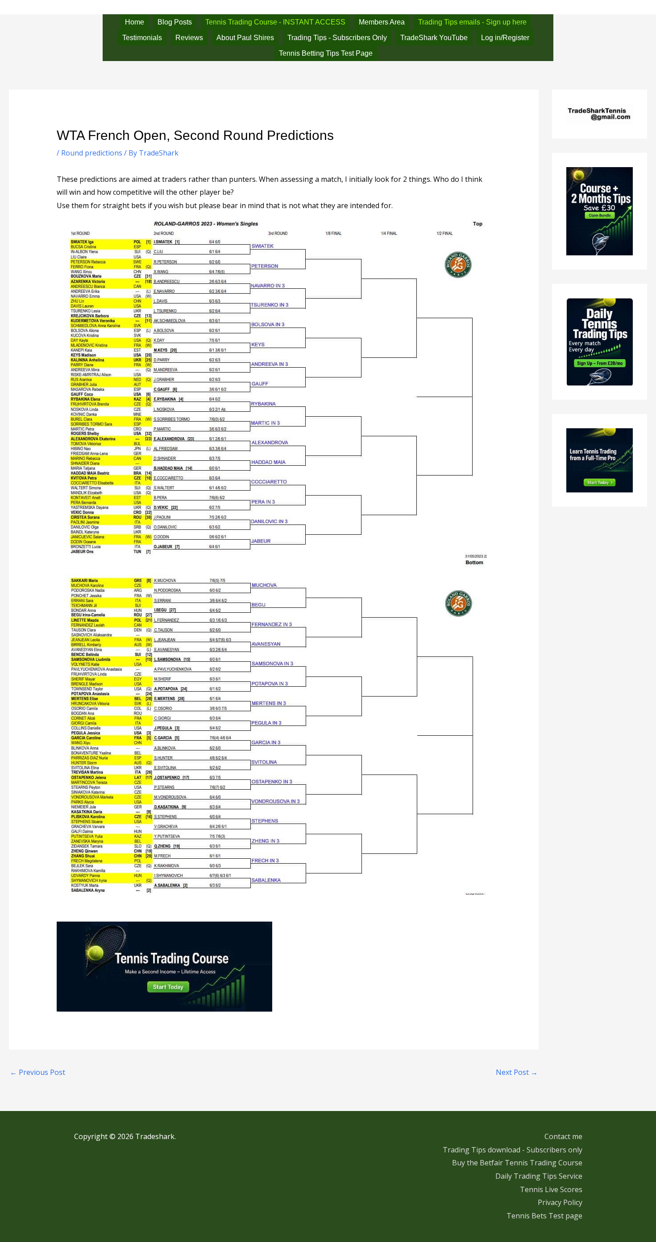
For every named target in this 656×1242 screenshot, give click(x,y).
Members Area (382, 22)
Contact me (563, 1136)
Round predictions (91, 153)
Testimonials (142, 37)
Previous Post (37, 1072)
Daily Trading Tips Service (538, 1176)
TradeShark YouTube (434, 37)
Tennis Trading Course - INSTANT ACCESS (275, 22)
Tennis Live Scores (551, 1189)
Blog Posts (175, 22)
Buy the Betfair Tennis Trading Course (517, 1163)
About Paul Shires (245, 37)
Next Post (517, 1072)
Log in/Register (505, 37)
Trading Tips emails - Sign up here (472, 22)
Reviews (189, 37)
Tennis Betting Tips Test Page (326, 53)
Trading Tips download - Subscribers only (512, 1150)
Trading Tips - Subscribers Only (337, 37)
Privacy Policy (560, 1202)
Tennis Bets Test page (544, 1216)
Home (134, 22)
